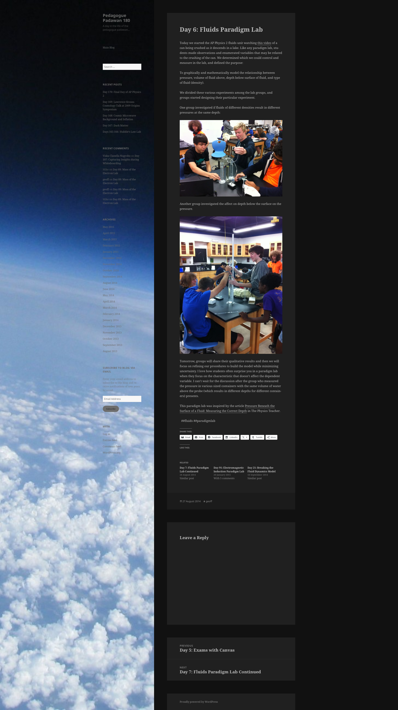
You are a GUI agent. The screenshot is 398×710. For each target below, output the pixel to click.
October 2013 (111, 338)
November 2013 (112, 332)
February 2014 (111, 314)
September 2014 (112, 276)
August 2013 (110, 351)
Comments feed (112, 446)
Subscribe (111, 408)
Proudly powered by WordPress (199, 701)
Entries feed (110, 440)
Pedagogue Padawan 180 (116, 17)
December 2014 (112, 258)
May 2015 (108, 227)
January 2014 (110, 320)
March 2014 (110, 307)
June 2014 (108, 289)
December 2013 (112, 326)
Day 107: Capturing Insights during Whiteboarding (121, 159)
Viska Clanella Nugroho (116, 156)
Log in (106, 434)
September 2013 (112, 345)
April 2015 (109, 233)
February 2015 (111, 245)
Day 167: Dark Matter (115, 125)
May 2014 (108, 295)
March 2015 (110, 239)
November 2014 (112, 264)
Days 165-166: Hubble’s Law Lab (122, 131)
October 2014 (111, 270)
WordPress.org (111, 452)
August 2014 (110, 283)
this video (264, 43)
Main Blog (109, 47)
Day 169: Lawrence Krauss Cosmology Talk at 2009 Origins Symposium (121, 105)
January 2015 (110, 251)
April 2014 (109, 301)
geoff (106, 179)
